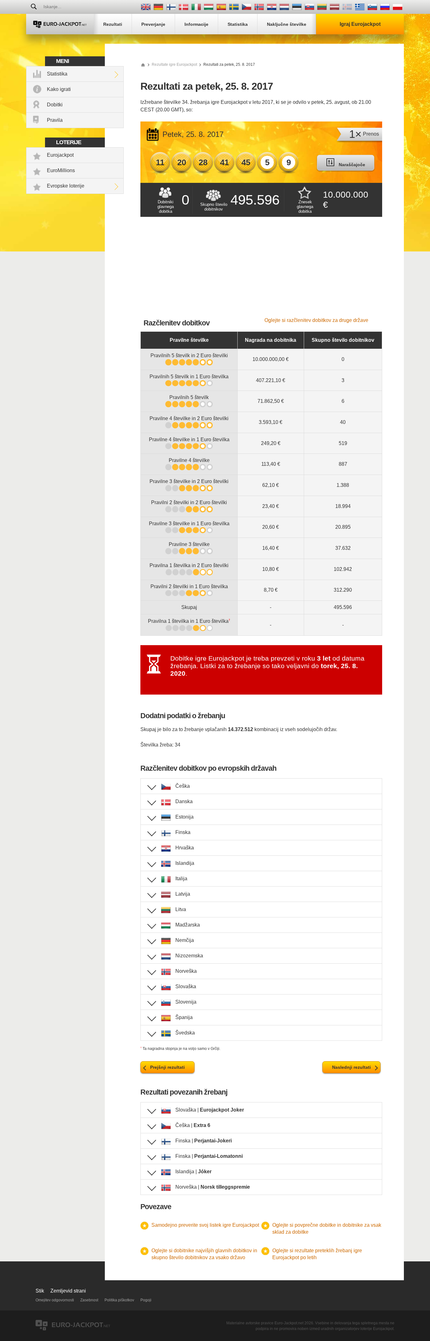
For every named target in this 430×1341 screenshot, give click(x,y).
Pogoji (145, 1300)
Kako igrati (59, 89)
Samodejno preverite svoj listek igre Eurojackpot (205, 1225)
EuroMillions (61, 170)
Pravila (55, 120)
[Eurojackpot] (60, 24)
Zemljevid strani (68, 1290)
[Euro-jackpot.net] (142, 64)
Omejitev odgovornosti (55, 1300)
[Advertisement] (261, 270)
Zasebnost (89, 1300)
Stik (40, 1290)
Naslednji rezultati (351, 1067)
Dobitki (55, 104)
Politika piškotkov (119, 1300)
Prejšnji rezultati (167, 1067)
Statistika (57, 73)
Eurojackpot (60, 155)
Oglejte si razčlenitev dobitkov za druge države (316, 320)
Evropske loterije (65, 186)
